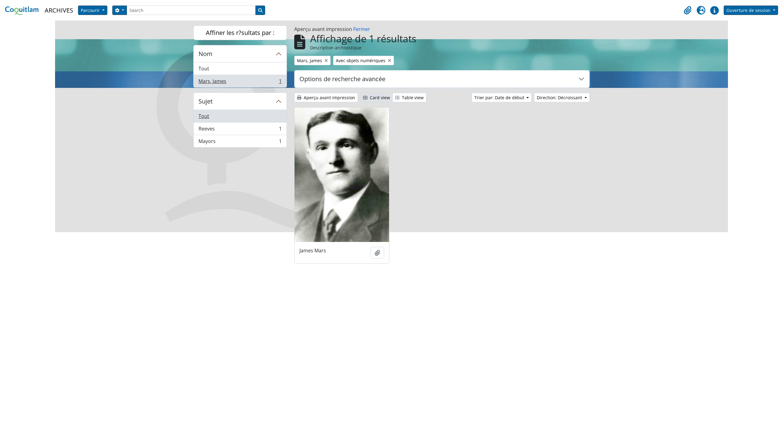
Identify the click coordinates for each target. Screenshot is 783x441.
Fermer (361, 29)
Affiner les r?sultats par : (240, 32)
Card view (379, 97)
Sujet (206, 101)
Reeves (240, 130)
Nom (206, 54)
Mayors (240, 142)
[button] (687, 10)
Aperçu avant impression (328, 97)
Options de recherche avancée (342, 79)
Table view (412, 97)
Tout (204, 68)
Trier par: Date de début (499, 97)
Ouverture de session (749, 10)
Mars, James (240, 82)
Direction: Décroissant (560, 97)
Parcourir (91, 10)
